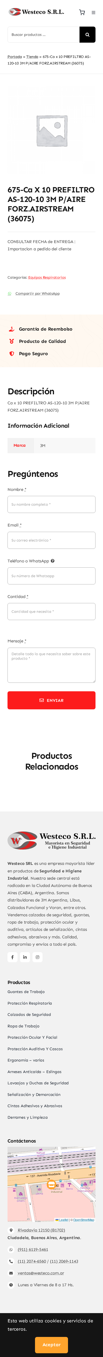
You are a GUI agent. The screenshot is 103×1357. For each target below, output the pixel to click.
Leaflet (63, 1220)
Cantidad (18, 596)
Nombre (17, 489)
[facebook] (13, 957)
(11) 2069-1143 (64, 1261)
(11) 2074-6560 (32, 1261)
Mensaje (17, 640)
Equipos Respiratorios (47, 277)
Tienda (32, 56)
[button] (51, 1184)
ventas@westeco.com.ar (41, 1272)
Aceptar (51, 1344)
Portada (15, 56)
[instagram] (37, 957)
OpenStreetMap (83, 1220)
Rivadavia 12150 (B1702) (41, 1230)
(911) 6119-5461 (33, 1249)
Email (15, 524)
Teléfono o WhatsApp (28, 560)
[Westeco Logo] (36, 9)
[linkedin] (25, 957)
